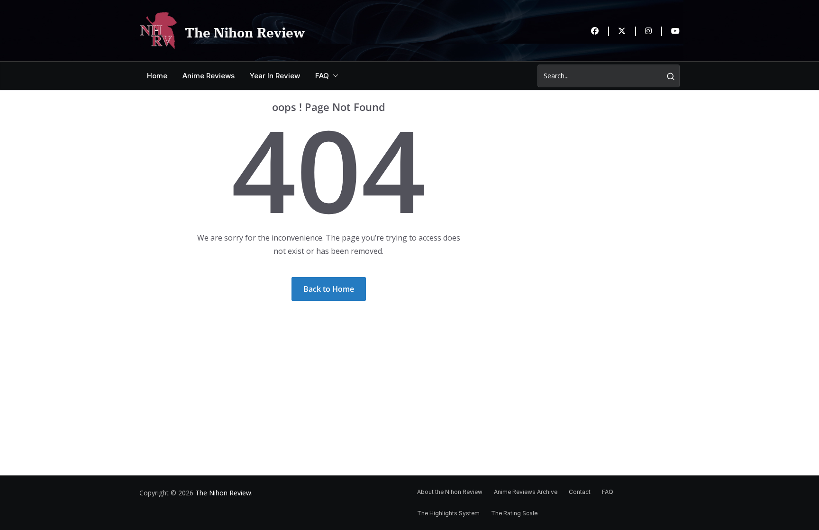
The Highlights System (448, 513)
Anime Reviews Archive (525, 491)
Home (157, 75)
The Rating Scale (514, 513)
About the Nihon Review (449, 491)
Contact (580, 491)
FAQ (322, 75)
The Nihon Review (245, 32)
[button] (333, 76)
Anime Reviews (208, 75)
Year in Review (275, 75)
